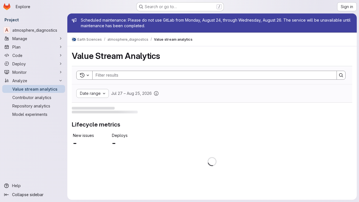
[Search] (341, 75)
